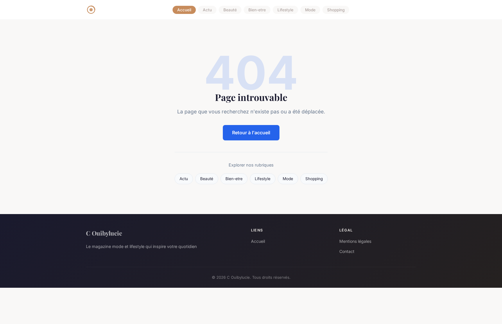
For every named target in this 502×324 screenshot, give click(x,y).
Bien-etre (257, 10)
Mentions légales (355, 241)
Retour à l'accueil (251, 132)
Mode (310, 10)
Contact (346, 251)
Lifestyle (285, 10)
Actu (207, 10)
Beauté (230, 10)
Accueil (184, 10)
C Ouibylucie (104, 233)
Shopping (336, 10)
